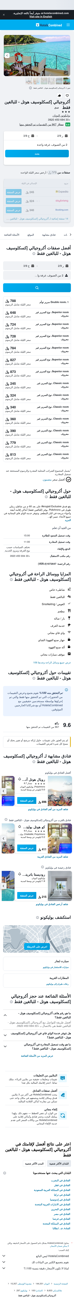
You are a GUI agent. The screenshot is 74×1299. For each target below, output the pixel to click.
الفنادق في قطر (62, 1185)
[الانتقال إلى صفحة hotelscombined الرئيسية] (48, 24)
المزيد (68, 520)
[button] (4, 15)
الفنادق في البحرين (60, 1209)
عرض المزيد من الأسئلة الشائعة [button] (37, 1055)
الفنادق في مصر (62, 1214)
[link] (48, 809)
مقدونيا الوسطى (24, 1283)
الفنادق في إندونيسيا (60, 1199)
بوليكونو (24, 1290)
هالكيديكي (57, 1290)
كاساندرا (39, 1290)
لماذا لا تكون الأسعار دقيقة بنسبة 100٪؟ (46, 1268)
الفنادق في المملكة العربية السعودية (52, 1190)
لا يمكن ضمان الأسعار (59, 1245)
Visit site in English (40, 16)
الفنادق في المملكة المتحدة (56, 1223)
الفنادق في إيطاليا (61, 1228)
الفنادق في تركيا (62, 1194)
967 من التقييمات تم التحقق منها (37, 124)
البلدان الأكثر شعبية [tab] (59, 1163)
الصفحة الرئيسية (61, 1283)
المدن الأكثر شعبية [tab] (34, 1163)
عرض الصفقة (27, 800)
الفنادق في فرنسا (61, 1218)
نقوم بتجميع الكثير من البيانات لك (50, 1262)
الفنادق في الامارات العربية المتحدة (52, 1204)
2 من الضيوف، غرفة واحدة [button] (52, 145)
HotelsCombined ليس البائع (52, 1256)
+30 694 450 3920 (59, 120)
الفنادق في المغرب (60, 1180)
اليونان (47, 1283)
